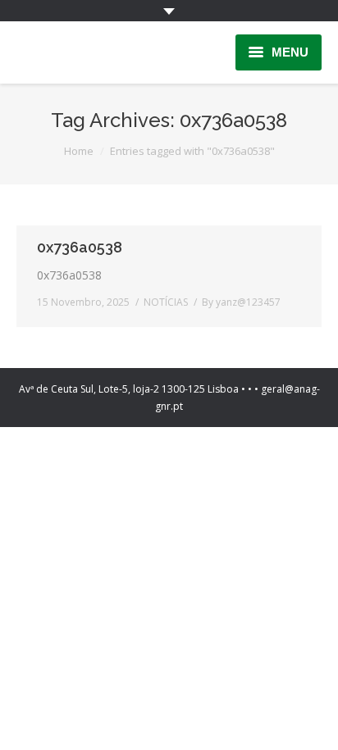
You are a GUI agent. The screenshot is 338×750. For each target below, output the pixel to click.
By (241, 302)
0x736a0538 (79, 247)
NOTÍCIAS (166, 302)
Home (79, 150)
